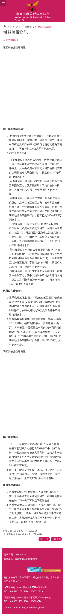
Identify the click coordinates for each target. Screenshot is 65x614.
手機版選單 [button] (3, 3)
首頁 (9, 27)
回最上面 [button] (56, 539)
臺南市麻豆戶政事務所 (32, 11)
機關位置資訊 (44, 27)
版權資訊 (29, 27)
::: (1, 23)
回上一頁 (44, 539)
